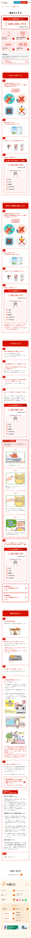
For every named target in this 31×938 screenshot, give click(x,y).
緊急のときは (16, 6)
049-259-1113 (17, 24)
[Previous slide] (2, 927)
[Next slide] (29, 927)
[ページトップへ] (26, 884)
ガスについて (8, 6)
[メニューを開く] (29, 2)
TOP (2, 6)
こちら (17, 671)
